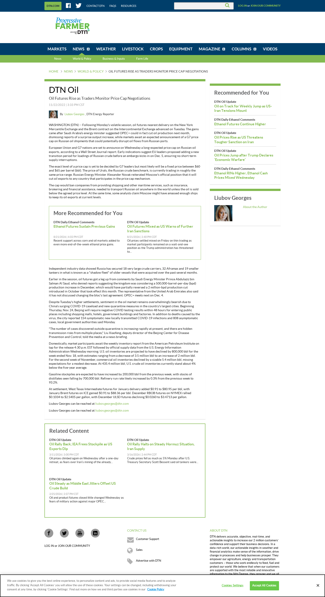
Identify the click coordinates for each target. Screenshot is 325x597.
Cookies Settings (232, 585)
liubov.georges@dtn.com (112, 403)
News (57, 58)
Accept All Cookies (264, 585)
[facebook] (48, 533)
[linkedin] (95, 533)
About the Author (255, 207)
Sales (139, 549)
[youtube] (79, 533)
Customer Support (147, 539)
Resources (128, 6)
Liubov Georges (75, 114)
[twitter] (64, 533)
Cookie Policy (155, 589)
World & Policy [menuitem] (82, 58)
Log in (242, 5)
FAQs (112, 6)
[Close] (318, 585)
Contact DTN (95, 6)
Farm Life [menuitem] (142, 58)
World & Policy (91, 71)
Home (53, 71)
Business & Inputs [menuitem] (114, 58)
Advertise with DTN (148, 560)
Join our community (265, 5)
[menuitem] (57, 49)
